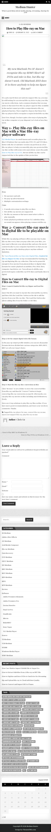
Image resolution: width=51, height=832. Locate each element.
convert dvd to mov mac (33, 709)
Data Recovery (7, 553)
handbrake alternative (11, 735)
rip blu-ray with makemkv (13, 758)
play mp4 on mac (9, 751)
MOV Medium (7, 573)
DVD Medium (7, 557)
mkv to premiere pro (30, 748)
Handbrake (7, 614)
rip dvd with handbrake (38, 767)
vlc (24, 770)
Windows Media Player (11, 651)
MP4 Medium (7, 577)
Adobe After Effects (9, 537)
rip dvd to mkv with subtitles (14, 764)
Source (4, 635)
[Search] (49, 2)
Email (4, 486)
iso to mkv (26, 745)
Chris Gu (11, 32)
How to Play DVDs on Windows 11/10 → (36, 435)
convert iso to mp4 (10, 719)
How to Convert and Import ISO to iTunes (17, 684)
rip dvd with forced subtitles (14, 767)
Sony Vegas (7, 627)
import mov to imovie (11, 745)
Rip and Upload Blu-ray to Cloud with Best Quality (20, 680)
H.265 (19, 732)
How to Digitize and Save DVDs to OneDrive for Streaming (24, 676)
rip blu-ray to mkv (28, 754)
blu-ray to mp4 (32, 703)
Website (5, 491)
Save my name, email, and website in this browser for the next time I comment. (23, 498)
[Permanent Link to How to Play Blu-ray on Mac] (25, 48)
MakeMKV (7, 623)
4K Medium (6, 533)
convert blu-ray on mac (37, 412)
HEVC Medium (7, 561)
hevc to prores (29, 742)
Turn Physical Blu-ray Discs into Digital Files (21, 256)
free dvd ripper (8, 732)
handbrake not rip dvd (11, 742)
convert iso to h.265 (10, 716)
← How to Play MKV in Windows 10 (13, 432)
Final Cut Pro (8, 610)
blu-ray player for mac (18, 412)
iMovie (5, 618)
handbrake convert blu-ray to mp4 (16, 738)
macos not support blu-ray (12, 415)
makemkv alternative (11, 748)
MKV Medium (7, 569)
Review (5, 589)
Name (5, 482)
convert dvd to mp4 (10, 713)
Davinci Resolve (9, 605)
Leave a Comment (37, 32)
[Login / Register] (46, 2)
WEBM (4, 647)
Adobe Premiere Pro (11, 601)
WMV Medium (7, 655)
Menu (6, 2)
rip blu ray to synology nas (13, 761)
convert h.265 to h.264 (30, 713)
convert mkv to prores (30, 722)
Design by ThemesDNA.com (25, 830)
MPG (4, 581)
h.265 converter (29, 732)
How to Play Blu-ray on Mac (25, 28)
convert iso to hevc (29, 716)
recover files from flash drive (30, 751)
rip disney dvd (32, 761)
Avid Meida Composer (10, 545)
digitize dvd (29, 725)
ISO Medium (6, 565)
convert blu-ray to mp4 (12, 706)
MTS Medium (7, 585)
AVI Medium (6, 541)
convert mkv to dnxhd (29, 719)
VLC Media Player (9, 139)
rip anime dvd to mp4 (10, 754)
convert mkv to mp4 (10, 722)
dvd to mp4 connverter (11, 729)
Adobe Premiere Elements (13, 597)
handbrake (42, 732)
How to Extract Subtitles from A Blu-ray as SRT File (21, 672)
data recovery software (12, 725)
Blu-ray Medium (26, 24)
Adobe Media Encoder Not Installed (16, 697)
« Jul (4, 817)
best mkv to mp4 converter (13, 700)
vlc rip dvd (32, 770)
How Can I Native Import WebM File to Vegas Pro (20, 668)
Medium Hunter (25, 7)
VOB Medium (7, 643)
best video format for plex (13, 703)
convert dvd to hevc (32, 706)
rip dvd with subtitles (11, 770)
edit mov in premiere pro (33, 729)
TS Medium (6, 639)
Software (5, 593)
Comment (5, 456)
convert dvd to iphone (11, 709)
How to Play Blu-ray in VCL (12, 153)
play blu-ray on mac (30, 415)
